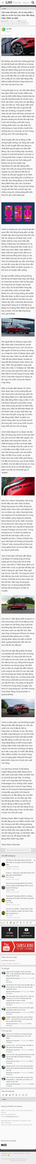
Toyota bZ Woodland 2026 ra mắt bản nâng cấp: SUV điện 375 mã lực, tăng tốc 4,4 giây (20, 898)
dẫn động (15, 23)
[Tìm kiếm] (33, 2)
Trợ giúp (27, 1153)
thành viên (9, 934)
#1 (34, 35)
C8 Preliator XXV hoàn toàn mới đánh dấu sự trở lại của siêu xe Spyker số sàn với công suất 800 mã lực (20, 987)
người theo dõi (26, 934)
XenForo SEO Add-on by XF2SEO (18, 1160)
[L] (3, 29)
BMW (12, 890)
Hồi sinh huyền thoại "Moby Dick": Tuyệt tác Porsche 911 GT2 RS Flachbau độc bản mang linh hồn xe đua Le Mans (20, 998)
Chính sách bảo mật (18, 1153)
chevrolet (23, 21)
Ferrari (10, 915)
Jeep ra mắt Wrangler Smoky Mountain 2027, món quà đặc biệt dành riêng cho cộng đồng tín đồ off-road (20, 974)
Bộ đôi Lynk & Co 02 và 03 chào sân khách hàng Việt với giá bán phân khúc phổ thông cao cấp (19, 1068)
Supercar (8, 890)
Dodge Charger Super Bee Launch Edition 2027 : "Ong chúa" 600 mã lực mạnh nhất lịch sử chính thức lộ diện (19, 1019)
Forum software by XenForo (14, 1159)
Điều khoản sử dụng (6, 1153)
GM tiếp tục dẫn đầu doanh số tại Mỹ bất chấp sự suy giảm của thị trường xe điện (19, 862)
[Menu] (2, 2)
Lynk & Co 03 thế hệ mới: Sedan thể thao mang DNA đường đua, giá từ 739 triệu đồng (19, 1036)
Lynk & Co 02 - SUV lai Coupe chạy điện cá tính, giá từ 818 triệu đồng (19, 1046)
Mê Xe (7, 877)
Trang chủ (3, 1155)
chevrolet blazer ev (7, 23)
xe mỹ (26, 23)
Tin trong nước (6, 1031)
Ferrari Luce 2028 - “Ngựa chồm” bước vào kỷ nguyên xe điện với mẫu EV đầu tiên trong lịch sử (19, 911)
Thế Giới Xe (15, 866)
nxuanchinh (9, 866)
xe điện (21, 23)
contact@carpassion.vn (12, 1116)
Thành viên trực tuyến (9, 957)
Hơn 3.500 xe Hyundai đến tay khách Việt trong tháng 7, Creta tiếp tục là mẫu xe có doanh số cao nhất (19, 1079)
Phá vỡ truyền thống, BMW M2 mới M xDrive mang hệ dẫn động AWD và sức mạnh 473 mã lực (19, 885)
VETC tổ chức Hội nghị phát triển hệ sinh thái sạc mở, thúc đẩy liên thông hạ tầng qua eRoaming (20, 1057)
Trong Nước (9, 1042)
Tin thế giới (5, 968)
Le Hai (4, 21)
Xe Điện (12, 877)
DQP (7, 902)
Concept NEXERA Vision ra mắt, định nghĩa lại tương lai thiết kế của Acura (20, 1009)
